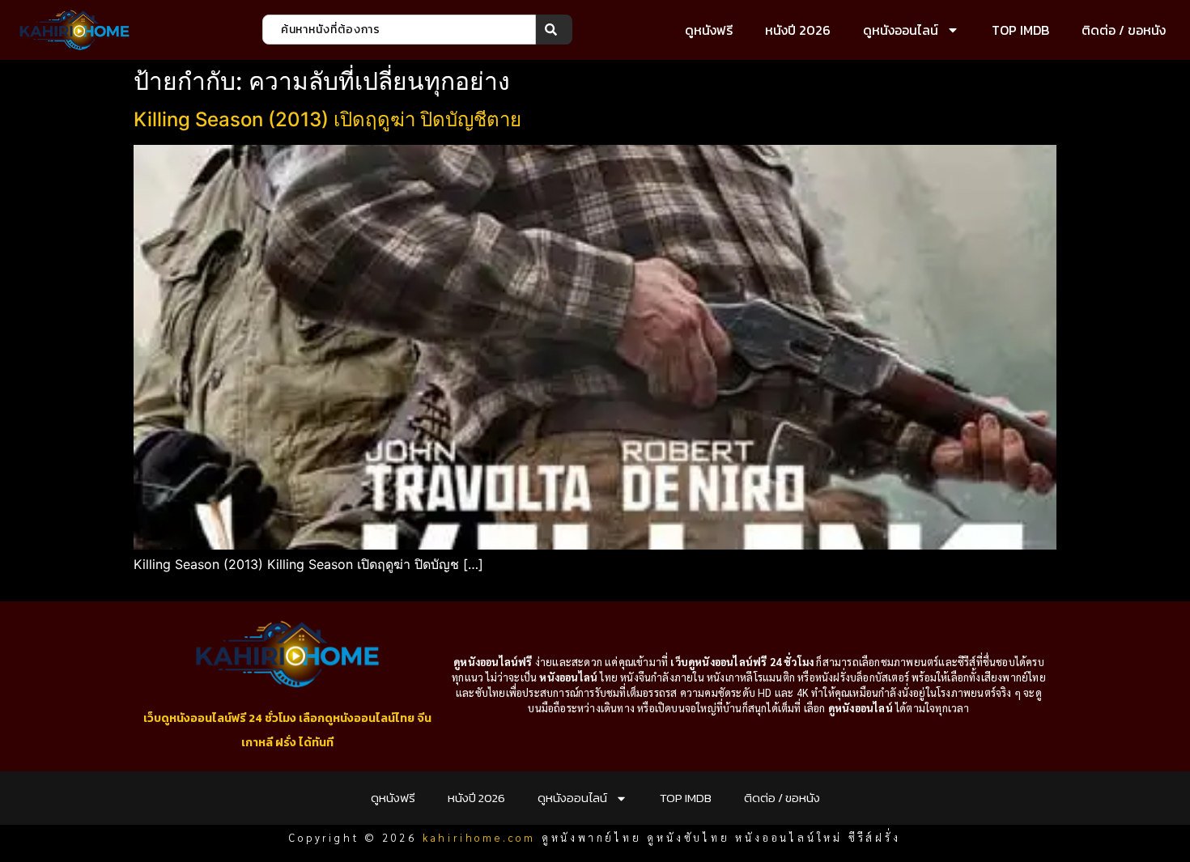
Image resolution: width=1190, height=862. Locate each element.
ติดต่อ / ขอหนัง (1124, 30)
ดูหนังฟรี (709, 30)
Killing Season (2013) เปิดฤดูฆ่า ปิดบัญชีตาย (327, 119)
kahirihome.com (479, 837)
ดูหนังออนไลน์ (900, 30)
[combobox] (399, 30)
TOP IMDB (1020, 30)
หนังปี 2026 (798, 30)
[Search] (554, 30)
